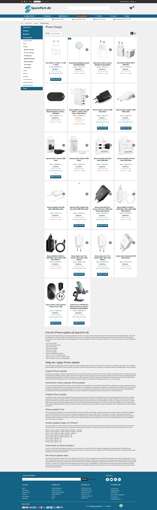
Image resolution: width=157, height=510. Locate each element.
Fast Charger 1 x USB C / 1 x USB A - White (56, 63)
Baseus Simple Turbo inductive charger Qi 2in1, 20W (56, 305)
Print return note (85, 494)
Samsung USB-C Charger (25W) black (56, 159)
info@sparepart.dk (116, 499)
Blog (53, 498)
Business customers (86, 496)
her (119, 379)
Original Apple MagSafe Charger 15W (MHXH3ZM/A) (79, 63)
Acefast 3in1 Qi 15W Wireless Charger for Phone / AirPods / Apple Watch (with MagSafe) (79, 306)
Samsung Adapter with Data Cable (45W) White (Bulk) (55, 208)
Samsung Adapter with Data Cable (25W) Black (102, 159)
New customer (125, 1)
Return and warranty (86, 492)
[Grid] (131, 33)
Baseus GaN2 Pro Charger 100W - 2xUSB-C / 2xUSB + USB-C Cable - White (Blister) (79, 111)
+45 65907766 (114, 497)
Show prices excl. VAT (41, 2)
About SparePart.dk (57, 488)
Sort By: (47, 33)
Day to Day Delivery (100, 19)
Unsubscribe (92, 479)
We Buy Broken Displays (58, 492)
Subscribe (84, 479)
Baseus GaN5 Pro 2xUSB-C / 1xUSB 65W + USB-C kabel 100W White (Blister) (126, 209)
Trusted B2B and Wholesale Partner (34, 19)
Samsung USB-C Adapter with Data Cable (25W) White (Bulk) (79, 208)
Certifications (84, 498)
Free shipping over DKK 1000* (123, 19)
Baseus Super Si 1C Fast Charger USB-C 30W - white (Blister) (102, 257)
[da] (22, 1)
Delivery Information (86, 490)
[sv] (27, 1)
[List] (134, 33)
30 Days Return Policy (79, 19)
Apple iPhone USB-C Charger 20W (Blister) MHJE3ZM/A (102, 63)
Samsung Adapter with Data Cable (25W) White (126, 159)
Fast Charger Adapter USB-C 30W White (126, 63)
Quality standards (56, 494)
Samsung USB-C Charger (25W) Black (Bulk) (102, 110)
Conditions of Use (86, 488)
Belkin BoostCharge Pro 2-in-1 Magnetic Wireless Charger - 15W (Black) (55, 111)
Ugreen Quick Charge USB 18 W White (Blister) (126, 257)
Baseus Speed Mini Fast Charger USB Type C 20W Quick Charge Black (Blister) (102, 209)
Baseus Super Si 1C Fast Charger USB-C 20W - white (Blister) (79, 257)
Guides (53, 496)
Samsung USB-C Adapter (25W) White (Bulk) (126, 110)
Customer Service (56, 490)
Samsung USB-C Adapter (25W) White (79, 159)
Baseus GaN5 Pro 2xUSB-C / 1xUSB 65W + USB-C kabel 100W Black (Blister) (56, 257)
